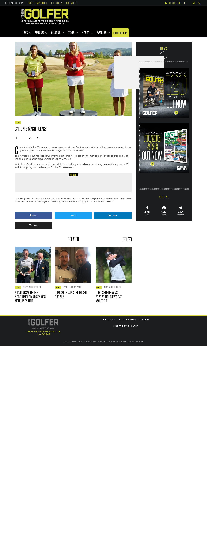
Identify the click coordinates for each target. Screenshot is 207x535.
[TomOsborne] (114, 265)
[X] (189, 2)
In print (85, 32)
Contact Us (72, 3)
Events (70, 32)
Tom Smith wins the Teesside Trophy (72, 295)
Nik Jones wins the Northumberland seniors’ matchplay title (30, 297)
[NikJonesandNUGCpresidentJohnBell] (33, 265)
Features (39, 32)
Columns (55, 32)
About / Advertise (37, 3)
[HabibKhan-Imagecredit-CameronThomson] (25, 182)
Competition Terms (135, 341)
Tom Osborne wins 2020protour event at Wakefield (109, 297)
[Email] (38, 138)
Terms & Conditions (118, 341)
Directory (56, 3)
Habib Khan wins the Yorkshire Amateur (60, 185)
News (25, 32)
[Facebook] (184, 2)
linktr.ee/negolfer (125, 326)
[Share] (16, 138)
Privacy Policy (103, 341)
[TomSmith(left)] (73, 265)
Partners (101, 32)
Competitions (120, 33)
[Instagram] (194, 2)
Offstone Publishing (88, 341)
